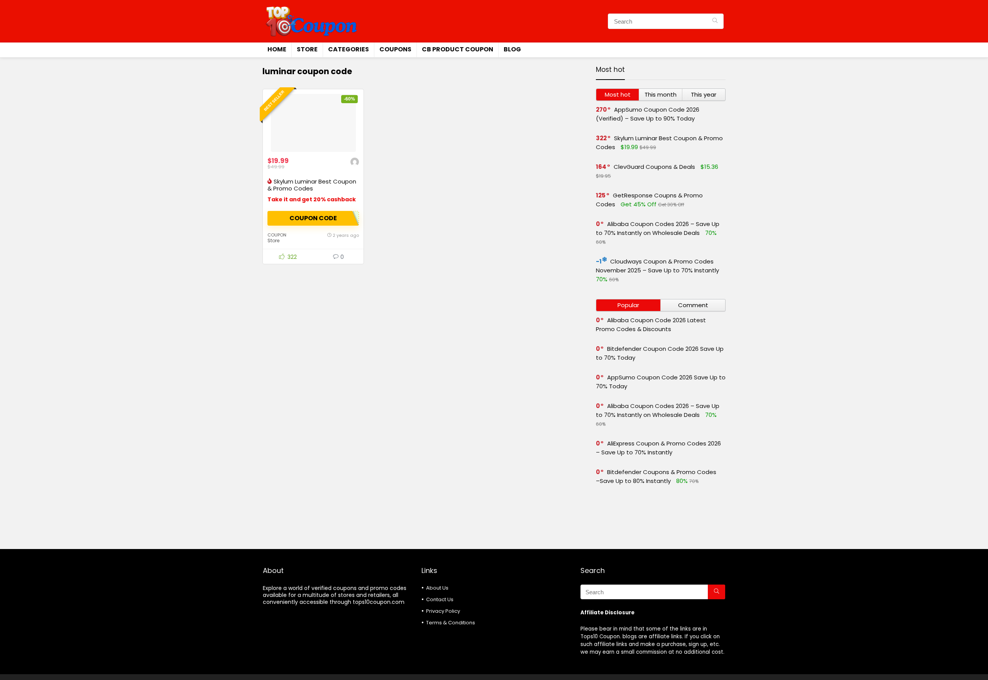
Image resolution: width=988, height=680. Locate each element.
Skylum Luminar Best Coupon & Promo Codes (311, 184)
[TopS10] (354, 162)
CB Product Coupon (457, 49)
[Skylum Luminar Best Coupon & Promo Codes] (313, 123)
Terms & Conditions (450, 622)
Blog (512, 49)
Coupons (395, 49)
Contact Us (439, 599)
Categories (348, 49)
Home (276, 49)
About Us (437, 588)
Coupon (276, 235)
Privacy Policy (443, 611)
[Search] (715, 21)
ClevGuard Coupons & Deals (654, 167)
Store (307, 49)
